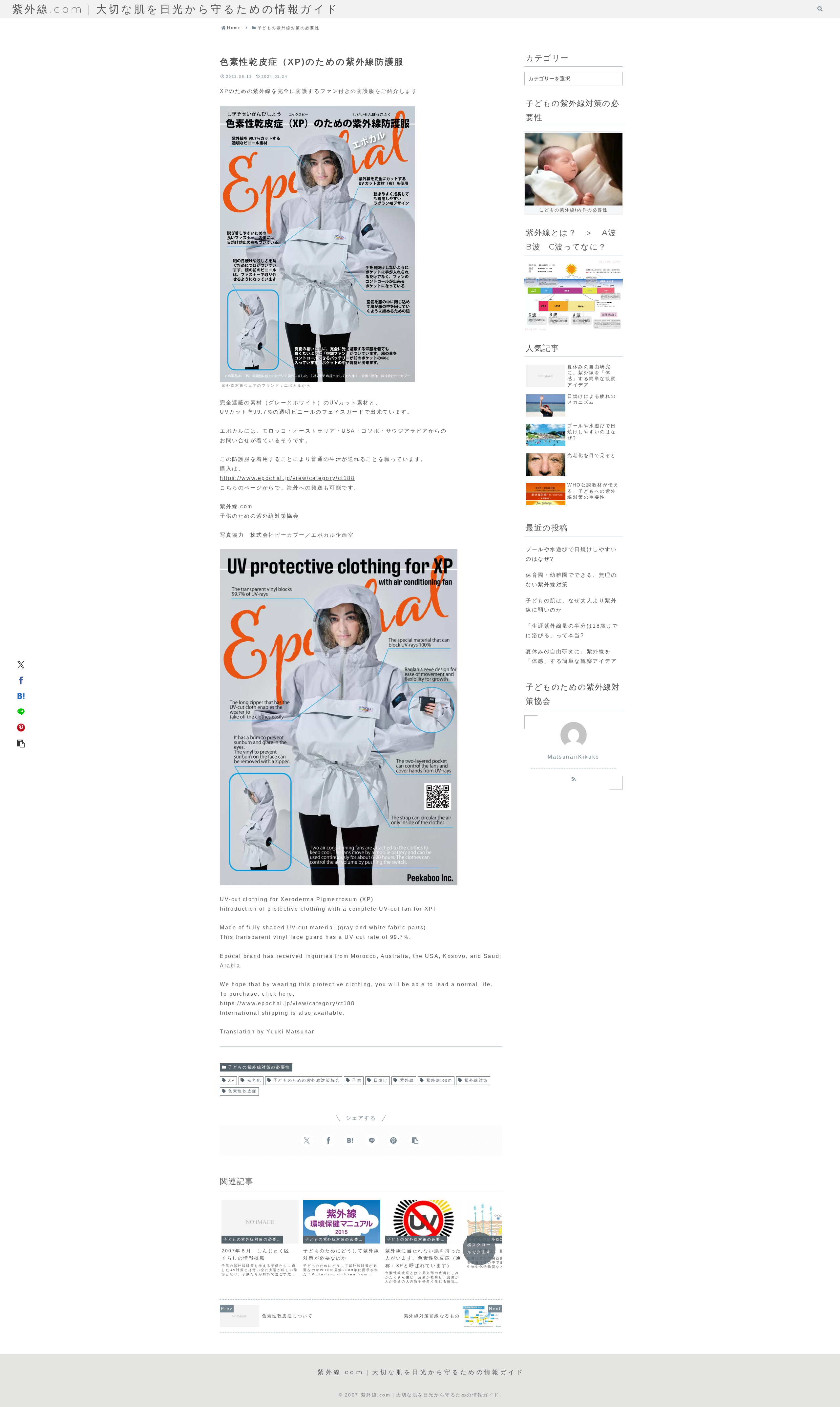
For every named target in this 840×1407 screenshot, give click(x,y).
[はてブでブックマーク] (21, 695)
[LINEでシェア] (21, 711)
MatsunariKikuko (573, 757)
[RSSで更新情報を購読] (573, 778)
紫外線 (407, 1080)
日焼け (381, 1080)
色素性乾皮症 (242, 1091)
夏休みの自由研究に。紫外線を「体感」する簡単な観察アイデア (571, 656)
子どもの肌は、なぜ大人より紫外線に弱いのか (571, 605)
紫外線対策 (476, 1080)
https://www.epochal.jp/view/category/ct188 (287, 478)
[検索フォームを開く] (820, 8)
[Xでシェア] (21, 664)
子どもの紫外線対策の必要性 (259, 1067)
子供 (357, 1080)
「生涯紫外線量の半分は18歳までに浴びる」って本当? (572, 630)
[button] (21, 742)
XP (231, 1080)
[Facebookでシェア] (21, 679)
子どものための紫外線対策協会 (306, 1080)
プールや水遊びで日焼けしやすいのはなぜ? (571, 554)
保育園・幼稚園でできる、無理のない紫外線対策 (571, 579)
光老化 (254, 1080)
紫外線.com (439, 1080)
